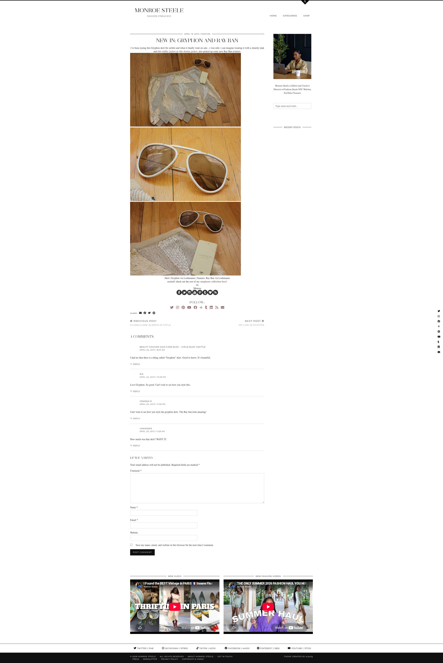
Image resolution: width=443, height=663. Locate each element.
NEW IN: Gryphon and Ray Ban (197, 40)
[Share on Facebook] (145, 313)
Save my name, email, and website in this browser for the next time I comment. (175, 545)
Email (134, 520)
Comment (136, 470)
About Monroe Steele (201, 656)
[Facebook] (195, 307)
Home (273, 16)
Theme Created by (298, 656)
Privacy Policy (169, 659)
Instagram (176, 648)
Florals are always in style (150, 323)
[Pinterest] (183, 307)
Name (134, 507)
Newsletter (150, 659)
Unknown (146, 428)
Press (136, 659)
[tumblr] (206, 307)
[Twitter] (172, 307)
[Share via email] (140, 313)
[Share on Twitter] (149, 313)
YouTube (301, 648)
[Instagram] (177, 307)
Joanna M (146, 401)
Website (134, 532)
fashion (205, 34)
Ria (141, 374)
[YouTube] (189, 307)
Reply (136, 364)
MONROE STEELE (159, 10)
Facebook (238, 648)
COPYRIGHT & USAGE (193, 659)
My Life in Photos (251, 323)
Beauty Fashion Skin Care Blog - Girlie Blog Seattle (173, 347)
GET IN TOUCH (225, 656)
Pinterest (270, 648)
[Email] (222, 307)
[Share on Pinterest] (154, 313)
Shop (306, 16)
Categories (290, 16)
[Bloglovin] (201, 307)
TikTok (207, 648)
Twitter (144, 648)
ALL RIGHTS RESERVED (172, 656)
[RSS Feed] (216, 307)
